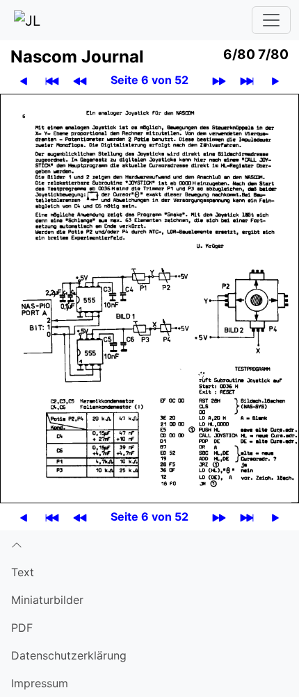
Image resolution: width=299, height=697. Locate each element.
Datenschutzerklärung (69, 655)
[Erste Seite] (52, 80)
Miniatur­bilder (47, 600)
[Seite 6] (149, 297)
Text (22, 572)
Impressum (39, 683)
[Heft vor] (219, 80)
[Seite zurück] (23, 80)
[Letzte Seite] (246, 80)
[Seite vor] (275, 80)
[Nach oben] (149, 544)
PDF (22, 628)
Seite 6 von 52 (149, 80)
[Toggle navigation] (271, 20)
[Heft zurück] (79, 80)
